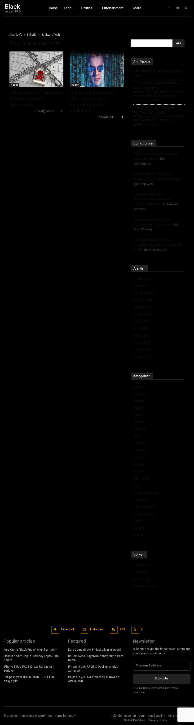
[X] (185, 8)
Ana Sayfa (15, 35)
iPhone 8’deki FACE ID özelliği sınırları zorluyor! (154, 97)
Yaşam (138, 528)
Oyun (137, 485)
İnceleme (140, 443)
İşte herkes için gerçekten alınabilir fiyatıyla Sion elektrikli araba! (157, 244)
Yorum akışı (142, 579)
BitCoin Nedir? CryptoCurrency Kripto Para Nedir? (155, 85)
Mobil (137, 471)
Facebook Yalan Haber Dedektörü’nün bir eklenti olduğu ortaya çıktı (152, 199)
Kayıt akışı (141, 572)
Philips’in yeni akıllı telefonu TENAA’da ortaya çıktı (153, 110)
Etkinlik (138, 422)
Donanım (140, 400)
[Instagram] (177, 8)
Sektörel (139, 499)
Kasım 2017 (142, 278)
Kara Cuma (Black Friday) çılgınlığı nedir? (158, 73)
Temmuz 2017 (144, 300)
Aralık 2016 (141, 349)
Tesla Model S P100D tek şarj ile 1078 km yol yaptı (157, 122)
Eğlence (139, 414)
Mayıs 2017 (142, 314)
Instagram (97, 629)
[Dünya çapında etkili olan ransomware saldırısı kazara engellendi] (97, 69)
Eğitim (138, 407)
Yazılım (138, 535)
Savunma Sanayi (146, 492)
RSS (122, 629)
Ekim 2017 (141, 286)
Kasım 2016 (142, 356)
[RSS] (114, 630)
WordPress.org (144, 586)
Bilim (137, 386)
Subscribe (161, 678)
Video (137, 521)
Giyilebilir (140, 429)
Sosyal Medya (144, 514)
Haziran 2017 (143, 307)
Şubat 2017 (142, 335)
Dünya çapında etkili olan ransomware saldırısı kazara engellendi (92, 101)
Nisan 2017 (142, 321)
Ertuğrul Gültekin (21, 111)
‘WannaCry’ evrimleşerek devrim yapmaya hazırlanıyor (36, 98)
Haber (14, 84)
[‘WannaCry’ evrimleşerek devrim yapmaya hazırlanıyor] (36, 69)
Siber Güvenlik (144, 507)
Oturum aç (141, 565)
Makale (139, 464)
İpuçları (138, 457)
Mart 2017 (141, 328)
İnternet (139, 450)
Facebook (68, 629)
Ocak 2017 (141, 342)
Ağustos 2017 (143, 293)
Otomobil (140, 478)
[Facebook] (169, 8)
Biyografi (140, 393)
